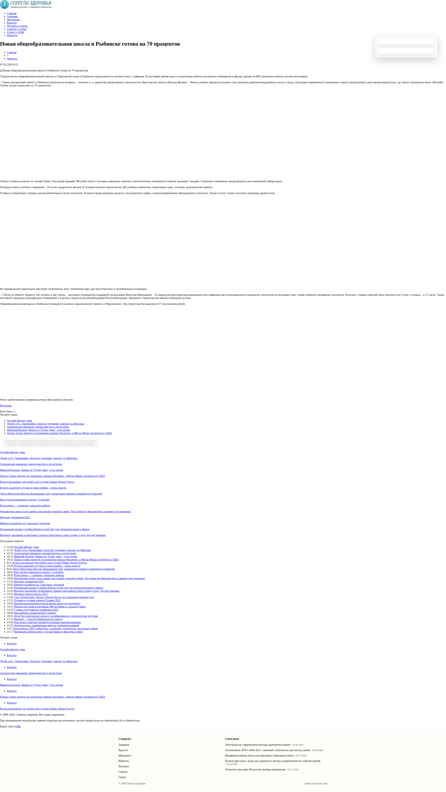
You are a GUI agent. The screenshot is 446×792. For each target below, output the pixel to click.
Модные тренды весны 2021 (31, 594)
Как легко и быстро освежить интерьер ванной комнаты (47, 622)
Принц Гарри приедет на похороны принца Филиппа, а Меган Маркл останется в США (59, 433)
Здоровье (123, 744)
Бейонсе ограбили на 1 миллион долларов (25, 523)
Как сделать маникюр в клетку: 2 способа (24, 499)
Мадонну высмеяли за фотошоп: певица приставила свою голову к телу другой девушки (53, 535)
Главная (11, 52)
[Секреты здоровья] (26, 8)
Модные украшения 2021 (15, 517)
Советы (123, 771)
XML (18, 726)
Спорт (122, 777)
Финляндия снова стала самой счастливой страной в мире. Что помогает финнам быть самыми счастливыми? (65, 511)
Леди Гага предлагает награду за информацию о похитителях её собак (56, 616)
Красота (12, 643)
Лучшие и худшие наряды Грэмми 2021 (37, 600)
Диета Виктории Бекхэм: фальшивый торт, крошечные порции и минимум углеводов (51, 493)
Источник (6, 405)
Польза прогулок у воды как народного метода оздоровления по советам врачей (51, 444)
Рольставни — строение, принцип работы (25, 505)
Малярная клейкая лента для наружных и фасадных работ (46, 443)
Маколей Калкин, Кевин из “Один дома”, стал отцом (38, 429)
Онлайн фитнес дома (19, 420)
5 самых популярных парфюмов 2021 (36, 609)
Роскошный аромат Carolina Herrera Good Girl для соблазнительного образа (44, 529)
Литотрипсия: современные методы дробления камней (28, 441)
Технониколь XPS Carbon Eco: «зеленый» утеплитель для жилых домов (55, 628)
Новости (12, 58)
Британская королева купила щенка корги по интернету (47, 603)
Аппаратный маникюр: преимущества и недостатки (38, 426)
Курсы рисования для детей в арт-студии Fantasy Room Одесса (37, 481)
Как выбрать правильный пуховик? (35, 612)
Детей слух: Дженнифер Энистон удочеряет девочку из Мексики (45, 423)
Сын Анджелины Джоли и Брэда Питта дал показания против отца (54, 597)
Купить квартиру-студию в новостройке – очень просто (33, 487)
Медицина (124, 755)
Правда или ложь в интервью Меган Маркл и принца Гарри (50, 606)
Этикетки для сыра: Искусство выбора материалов (73, 445)
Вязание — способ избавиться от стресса (38, 619)
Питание (123, 766)
